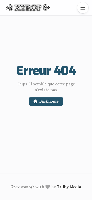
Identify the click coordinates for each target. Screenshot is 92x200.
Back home (48, 101)
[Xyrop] (28, 8)
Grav (15, 186)
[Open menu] (82, 7)
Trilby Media (69, 186)
